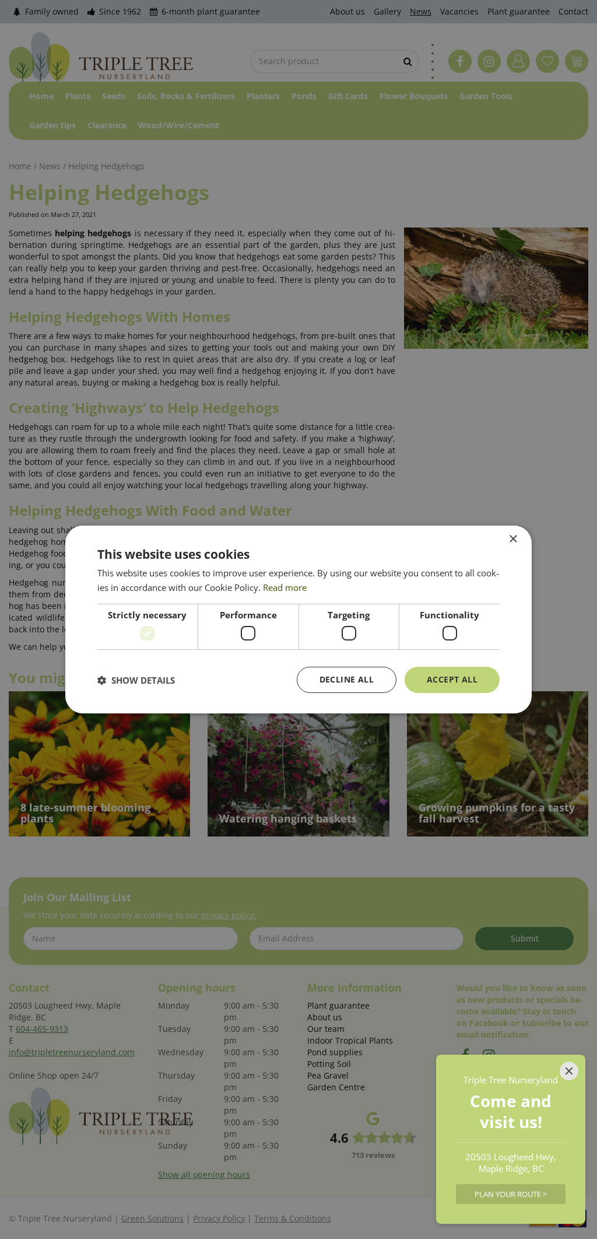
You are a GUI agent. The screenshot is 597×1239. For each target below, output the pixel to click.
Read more (285, 587)
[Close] (569, 1071)
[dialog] (298, 619)
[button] (136, 680)
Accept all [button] (452, 679)
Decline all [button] (346, 679)
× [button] (512, 539)
